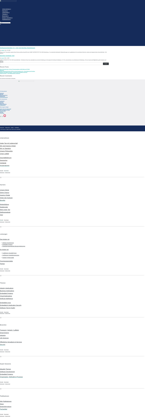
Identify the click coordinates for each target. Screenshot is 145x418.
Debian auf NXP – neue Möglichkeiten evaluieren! (10, 73)
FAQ (1, 215)
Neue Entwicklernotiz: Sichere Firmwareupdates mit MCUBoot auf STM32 (15, 69)
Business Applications (7, 291)
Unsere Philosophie (6, 151)
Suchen (1, 62)
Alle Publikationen (5, 401)
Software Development (7, 371)
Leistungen (5, 12)
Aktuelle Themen (5, 369)
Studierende (2, 96)
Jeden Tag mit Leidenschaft (9, 143)
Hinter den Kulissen (6, 198)
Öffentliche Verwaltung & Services (11, 342)
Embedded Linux (5, 302)
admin (3, 50)
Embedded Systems (6, 293)
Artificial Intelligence (6, 298)
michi (3, 58)
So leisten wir (4, 249)
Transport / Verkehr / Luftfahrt (9, 330)
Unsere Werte (4, 190)
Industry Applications (6, 288)
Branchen (5, 16)
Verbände (3, 163)
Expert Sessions (7, 17)
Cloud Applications (6, 296)
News (2, 404)
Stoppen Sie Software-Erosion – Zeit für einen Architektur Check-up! (13, 72)
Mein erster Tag (5, 209)
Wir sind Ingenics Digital (5, 110)
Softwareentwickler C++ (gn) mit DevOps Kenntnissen (17, 48)
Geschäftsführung (5, 158)
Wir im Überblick (5, 148)
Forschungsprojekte (6, 261)
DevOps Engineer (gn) (7, 55)
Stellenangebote (5, 212)
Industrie (3, 335)
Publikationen (6, 19)
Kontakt (1, 112)
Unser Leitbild (4, 154)
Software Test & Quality (7, 308)
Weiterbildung (4, 204)
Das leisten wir (5, 239)
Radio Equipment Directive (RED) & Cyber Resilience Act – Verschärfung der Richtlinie (17, 71)
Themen (4, 14)
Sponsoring (3, 160)
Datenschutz (7, 127)
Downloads (6, 220)
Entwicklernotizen (5, 406)
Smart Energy (4, 333)
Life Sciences (4, 338)
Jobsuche (2, 93)
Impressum (2, 127)
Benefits (1, 94)
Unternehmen (6, 9)
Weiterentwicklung (3, 95)
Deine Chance (4, 192)
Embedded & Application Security (10, 305)
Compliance (17, 127)
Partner (2, 264)
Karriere (4, 10)
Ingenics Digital (5, 195)
